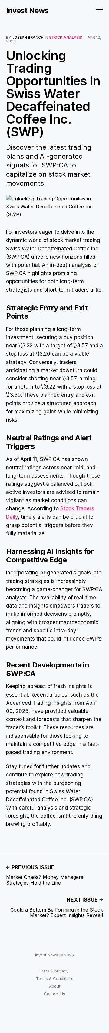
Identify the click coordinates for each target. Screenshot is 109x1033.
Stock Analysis (65, 37)
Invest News (27, 10)
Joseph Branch (28, 37)
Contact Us (54, 993)
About (54, 986)
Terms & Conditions (54, 978)
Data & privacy (54, 970)
